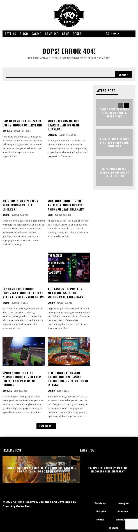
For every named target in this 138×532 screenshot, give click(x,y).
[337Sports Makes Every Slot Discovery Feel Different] (24, 180)
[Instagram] (112, 503)
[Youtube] (103, 528)
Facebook (100, 503)
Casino (6, 215)
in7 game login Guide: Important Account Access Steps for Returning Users (23, 293)
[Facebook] (89, 503)
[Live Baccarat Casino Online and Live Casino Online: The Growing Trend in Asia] (69, 352)
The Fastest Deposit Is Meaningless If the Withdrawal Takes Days (65, 293)
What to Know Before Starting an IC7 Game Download (64, 125)
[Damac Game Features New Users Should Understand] (24, 100)
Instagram (123, 503)
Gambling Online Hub (17, 506)
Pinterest (123, 511)
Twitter (100, 519)
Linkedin (101, 511)
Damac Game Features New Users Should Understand (22, 123)
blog (50, 215)
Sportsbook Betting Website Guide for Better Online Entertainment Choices (22, 379)
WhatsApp (122, 519)
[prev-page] (120, 105)
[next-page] (126, 105)
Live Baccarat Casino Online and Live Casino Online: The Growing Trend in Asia (68, 379)
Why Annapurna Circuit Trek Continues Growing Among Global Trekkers (66, 205)
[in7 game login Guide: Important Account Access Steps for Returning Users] (24, 268)
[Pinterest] (112, 512)
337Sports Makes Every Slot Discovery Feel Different (20, 205)
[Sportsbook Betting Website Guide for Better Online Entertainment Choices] (24, 352)
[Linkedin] (91, 512)
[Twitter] (91, 520)
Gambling (7, 131)
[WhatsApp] (110, 520)
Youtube (113, 527)
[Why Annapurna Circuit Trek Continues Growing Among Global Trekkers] (69, 180)
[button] (112, 33)
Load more (45, 426)
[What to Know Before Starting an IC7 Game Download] (69, 100)
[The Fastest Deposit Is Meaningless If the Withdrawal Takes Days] (69, 268)
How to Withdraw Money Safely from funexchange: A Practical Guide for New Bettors (41, 469)
